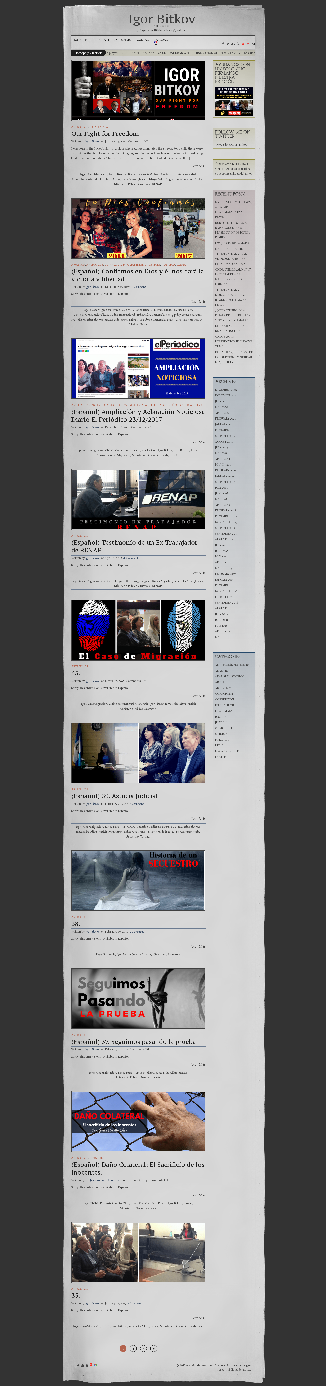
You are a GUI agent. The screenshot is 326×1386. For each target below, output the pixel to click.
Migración (172, 179)
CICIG (135, 174)
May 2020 (221, 407)
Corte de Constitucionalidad (178, 174)
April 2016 (222, 631)
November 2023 (226, 395)
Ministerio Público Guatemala (132, 184)
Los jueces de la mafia (199, 53)
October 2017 (225, 527)
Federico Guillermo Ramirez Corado (159, 827)
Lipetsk (146, 954)
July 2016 (221, 614)
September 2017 (226, 533)
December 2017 (226, 516)
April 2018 (222, 504)
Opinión (170, 405)
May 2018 (221, 499)
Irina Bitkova (130, 179)
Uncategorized (227, 751)
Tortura (145, 837)
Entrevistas (224, 705)
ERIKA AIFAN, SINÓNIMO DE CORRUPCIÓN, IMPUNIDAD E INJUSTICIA (234, 357)
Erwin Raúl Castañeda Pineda (148, 1203)
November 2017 (226, 522)
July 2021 (221, 401)
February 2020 (225, 418)
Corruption (224, 699)
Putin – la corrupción (180, 320)
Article (221, 682)
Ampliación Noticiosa (90, 405)
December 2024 (226, 390)
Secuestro (132, 837)
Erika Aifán (143, 315)
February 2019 (225, 470)
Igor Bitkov (161, 19)
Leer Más (198, 166)
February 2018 (225, 510)
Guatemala (99, 127)
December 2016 (226, 585)
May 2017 (221, 556)
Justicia (143, 179)
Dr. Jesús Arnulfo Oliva (114, 1203)
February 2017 (225, 573)
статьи (220, 757)
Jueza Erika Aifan (183, 581)
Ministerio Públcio (191, 179)
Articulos (79, 127)
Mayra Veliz (156, 179)
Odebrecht (223, 728)
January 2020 (224, 424)
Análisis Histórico (229, 676)
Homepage (82, 53)
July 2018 (221, 487)
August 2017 (224, 539)
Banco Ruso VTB (119, 174)
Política (168, 265)
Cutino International (84, 179)
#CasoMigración (96, 174)
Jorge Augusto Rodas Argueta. (152, 581)
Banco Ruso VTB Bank (148, 310)
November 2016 (226, 591)
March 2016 (223, 637)
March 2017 (223, 568)
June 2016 (222, 619)
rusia (196, 832)
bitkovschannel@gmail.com (171, 30)
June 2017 (221, 551)
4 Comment (138, 287)
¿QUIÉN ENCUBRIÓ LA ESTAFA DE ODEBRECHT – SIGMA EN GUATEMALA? (232, 315)
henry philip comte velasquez (184, 315)
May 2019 (221, 453)
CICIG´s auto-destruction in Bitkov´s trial (233, 341)
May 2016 (221, 625)
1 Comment (135, 1303)
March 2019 (223, 464)
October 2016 (225, 597)
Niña (156, 954)
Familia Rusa (149, 450)
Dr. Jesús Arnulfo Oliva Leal (102, 1180)
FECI (101, 179)
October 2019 (225, 436)
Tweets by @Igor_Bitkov (231, 144)
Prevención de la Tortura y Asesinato (169, 832)
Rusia (181, 265)
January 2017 (224, 579)
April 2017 (222, 562)
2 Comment (136, 804)
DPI (113, 581)
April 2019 (222, 458)
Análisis (78, 265)
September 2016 (226, 602)
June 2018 (222, 493)
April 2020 (222, 412)
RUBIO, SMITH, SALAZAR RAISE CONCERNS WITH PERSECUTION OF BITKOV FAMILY (121, 53)
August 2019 (224, 441)
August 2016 (224, 608)
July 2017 (221, 545)
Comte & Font (150, 174)
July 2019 (221, 447)
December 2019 (226, 430)
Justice (220, 716)
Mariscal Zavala (106, 455)
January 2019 (224, 476)
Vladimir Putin (138, 325)
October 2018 (225, 481)
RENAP (157, 184)
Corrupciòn (115, 265)
